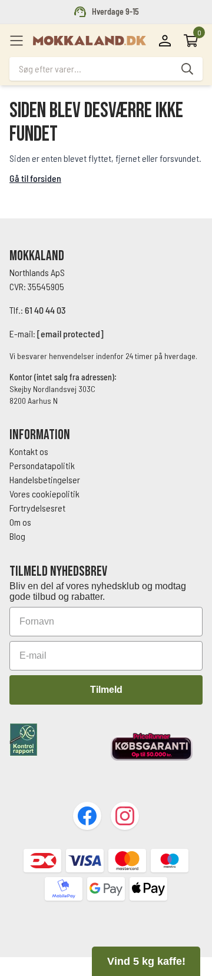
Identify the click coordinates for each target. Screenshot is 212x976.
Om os (20, 521)
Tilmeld (106, 690)
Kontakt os (28, 451)
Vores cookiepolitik (44, 493)
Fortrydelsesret (37, 507)
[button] (146, 961)
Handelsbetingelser (45, 479)
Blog (17, 536)
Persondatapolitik (42, 465)
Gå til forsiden (35, 178)
